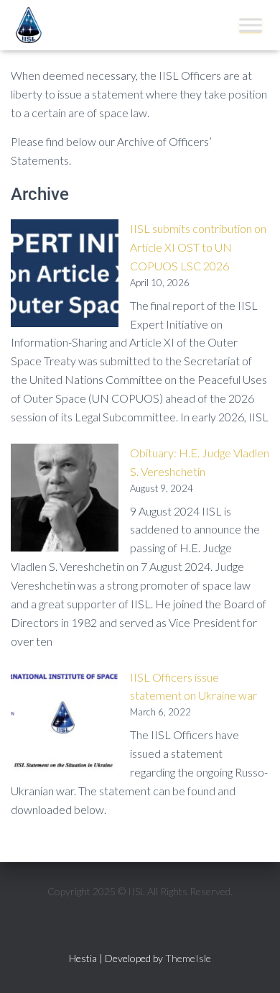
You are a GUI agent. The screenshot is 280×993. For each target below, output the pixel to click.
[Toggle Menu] (250, 25)
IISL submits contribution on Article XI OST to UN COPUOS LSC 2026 (198, 247)
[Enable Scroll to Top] (251, 964)
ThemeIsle (188, 958)
